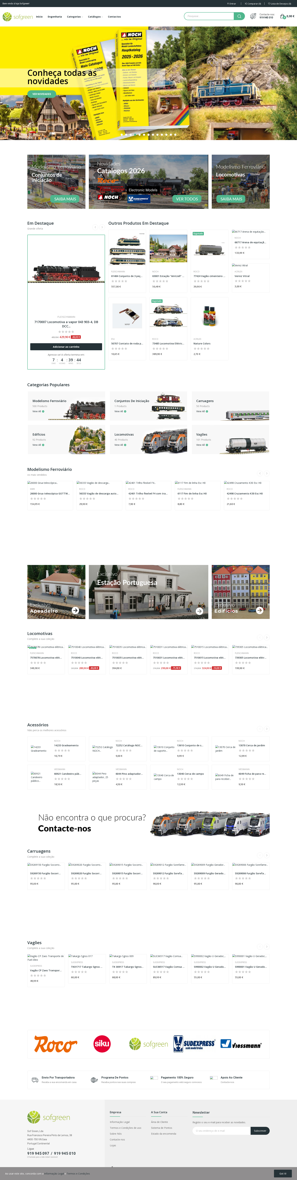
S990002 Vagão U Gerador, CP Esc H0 (210, 966)
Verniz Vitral (242, 276)
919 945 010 (266, 17)
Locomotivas (124, 434)
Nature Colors (202, 343)
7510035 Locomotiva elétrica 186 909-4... (128, 657)
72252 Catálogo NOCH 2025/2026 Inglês (129, 745)
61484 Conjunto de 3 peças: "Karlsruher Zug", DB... (127, 276)
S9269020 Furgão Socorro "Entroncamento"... (87, 873)
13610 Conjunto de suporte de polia (191, 745)
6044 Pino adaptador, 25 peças (129, 773)
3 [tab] (131, 135)
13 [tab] (175, 135)
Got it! (282, 1173)
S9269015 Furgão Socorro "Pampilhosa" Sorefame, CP (128, 873)
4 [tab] (135, 135)
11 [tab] (166, 135)
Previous (95, 227)
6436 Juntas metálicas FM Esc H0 (49, 535)
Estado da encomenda (163, 1133)
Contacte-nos (117, 1139)
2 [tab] (126, 135)
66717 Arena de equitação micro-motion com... (251, 242)
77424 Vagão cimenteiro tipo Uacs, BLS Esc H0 (210, 276)
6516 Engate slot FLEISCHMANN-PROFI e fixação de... (198, 535)
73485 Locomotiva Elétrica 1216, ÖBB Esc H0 (168, 343)
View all (36, 411)
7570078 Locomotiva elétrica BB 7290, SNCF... (46, 657)
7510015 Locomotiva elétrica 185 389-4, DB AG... (210, 657)
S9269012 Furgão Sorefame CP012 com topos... (169, 873)
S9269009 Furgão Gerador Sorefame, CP (210, 873)
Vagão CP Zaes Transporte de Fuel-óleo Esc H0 (46, 970)
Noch (155, 272)
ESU (113, 339)
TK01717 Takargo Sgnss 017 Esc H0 (87, 966)
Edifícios (38, 434)
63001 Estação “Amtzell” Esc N (168, 276)
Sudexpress (85, 531)
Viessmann (59, 769)
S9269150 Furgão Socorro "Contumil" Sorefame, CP (46, 873)
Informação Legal (120, 1122)
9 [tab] (157, 135)
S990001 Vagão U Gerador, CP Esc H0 (251, 966)
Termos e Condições (78, 1173)
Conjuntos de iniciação (131, 400)
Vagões (201, 434)
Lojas (113, 1145)
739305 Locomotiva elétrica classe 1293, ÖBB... (251, 657)
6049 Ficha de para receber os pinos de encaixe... (252, 773)
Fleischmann (118, 272)
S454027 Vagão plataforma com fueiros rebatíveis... (247, 535)
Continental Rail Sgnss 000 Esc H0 (99, 535)
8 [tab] (153, 135)
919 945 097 (38, 1153)
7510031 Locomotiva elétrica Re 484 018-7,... (169, 657)
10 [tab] (162, 135)
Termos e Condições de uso (125, 1127)
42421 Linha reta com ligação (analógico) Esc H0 (148, 535)
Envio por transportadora (58, 1077)
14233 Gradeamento (66, 745)
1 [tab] (122, 135)
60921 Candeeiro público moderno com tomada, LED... (68, 773)
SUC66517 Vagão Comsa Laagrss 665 (169, 966)
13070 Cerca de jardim (252, 745)
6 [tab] (144, 135)
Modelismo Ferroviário (49, 400)
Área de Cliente (159, 1122)
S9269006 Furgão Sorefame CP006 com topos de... (251, 873)
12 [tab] (171, 135)
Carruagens (205, 400)
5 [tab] (140, 135)
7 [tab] (148, 135)
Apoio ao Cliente (232, 1077)
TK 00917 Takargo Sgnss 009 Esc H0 (128, 966)
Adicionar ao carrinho (66, 269)
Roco (66, 243)
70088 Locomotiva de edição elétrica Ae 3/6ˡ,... (66, 248)
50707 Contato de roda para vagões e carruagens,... (127, 343)
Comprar (38, 129)
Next (102, 227)
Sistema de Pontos (161, 1127)
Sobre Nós (116, 1133)
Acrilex (197, 339)
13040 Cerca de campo (190, 773)
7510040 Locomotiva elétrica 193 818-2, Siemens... (87, 657)
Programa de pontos (114, 1077)
